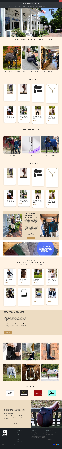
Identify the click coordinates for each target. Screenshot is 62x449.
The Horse (15, 6)
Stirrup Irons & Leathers (31, 382)
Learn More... (8, 332)
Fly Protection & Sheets (12, 382)
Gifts (37, 6)
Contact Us (18, 434)
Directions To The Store (20, 439)
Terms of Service (19, 441)
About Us (18, 432)
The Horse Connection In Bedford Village (31, 3)
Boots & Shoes (50, 360)
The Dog (20, 6)
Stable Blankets (50, 382)
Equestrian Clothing (31, 6)
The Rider (10, 6)
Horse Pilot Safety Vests (12, 361)
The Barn (24, 6)
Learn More (31, 238)
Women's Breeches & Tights (31, 360)
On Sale (40, 6)
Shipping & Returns (19, 436)
